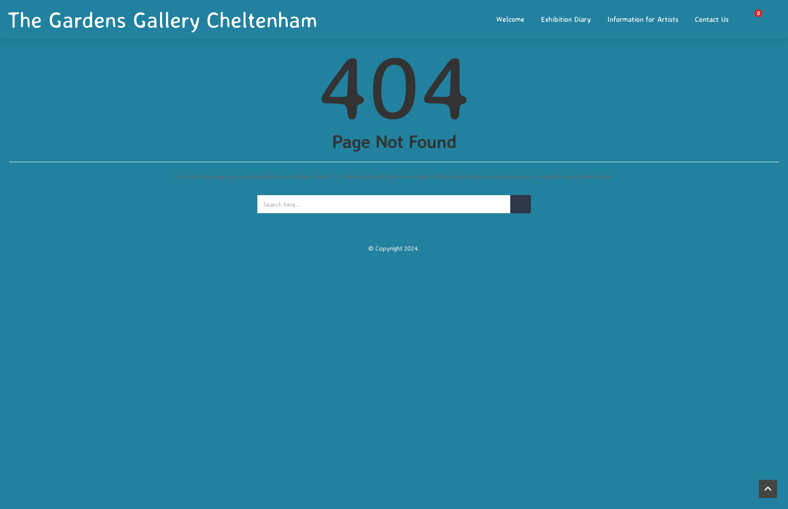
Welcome (510, 19)
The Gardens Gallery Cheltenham (162, 19)
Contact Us (712, 19)
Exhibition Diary (566, 19)
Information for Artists (643, 19)
